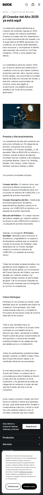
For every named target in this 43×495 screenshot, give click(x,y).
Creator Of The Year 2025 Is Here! (22, 12)
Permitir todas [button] (29, 486)
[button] (33, 4)
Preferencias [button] (13, 486)
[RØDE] (7, 4)
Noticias (5, 12)
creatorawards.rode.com (13, 310)
